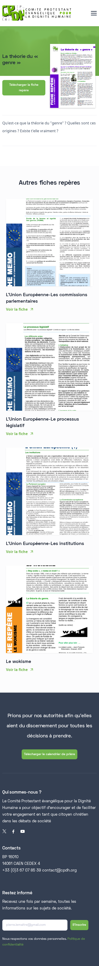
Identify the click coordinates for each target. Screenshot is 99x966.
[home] (36, 13)
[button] (94, 13)
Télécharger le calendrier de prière (49, 754)
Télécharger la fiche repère (23, 87)
